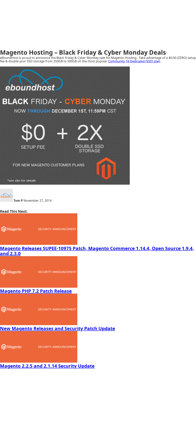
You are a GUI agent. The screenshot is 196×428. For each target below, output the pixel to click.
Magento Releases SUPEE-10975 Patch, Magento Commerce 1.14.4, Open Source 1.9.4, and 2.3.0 (97, 251)
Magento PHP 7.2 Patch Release (36, 291)
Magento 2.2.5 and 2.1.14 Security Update (47, 366)
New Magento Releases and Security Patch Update (57, 328)
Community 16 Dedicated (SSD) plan (134, 61)
